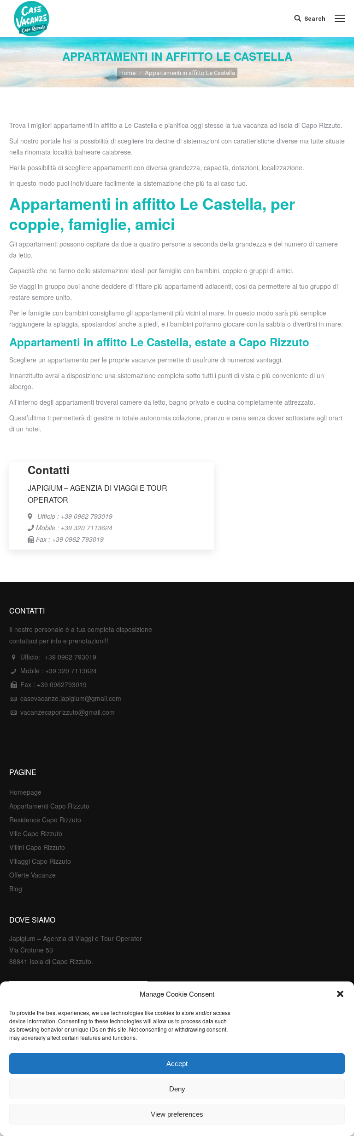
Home (127, 72)
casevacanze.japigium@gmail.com (70, 698)
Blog (15, 888)
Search (314, 18)
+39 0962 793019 (70, 656)
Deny (177, 1089)
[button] (340, 993)
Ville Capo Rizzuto (35, 833)
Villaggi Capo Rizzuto (40, 861)
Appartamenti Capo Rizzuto (49, 805)
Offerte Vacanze (32, 874)
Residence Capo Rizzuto (45, 819)
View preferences (177, 1114)
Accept (177, 1063)
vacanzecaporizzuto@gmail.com (67, 712)
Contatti (49, 469)
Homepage (25, 792)
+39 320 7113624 (71, 670)
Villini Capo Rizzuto (37, 847)
